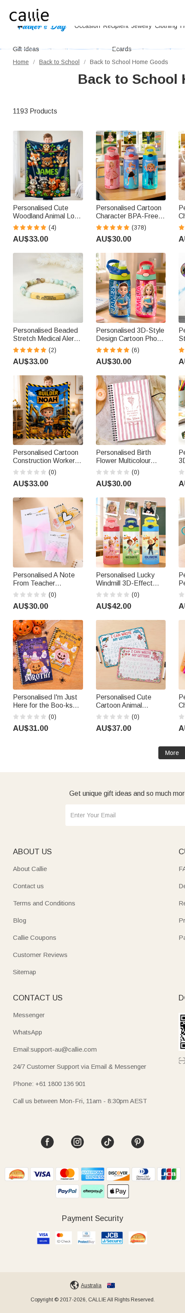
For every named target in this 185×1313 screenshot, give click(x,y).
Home (21, 61)
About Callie (30, 868)
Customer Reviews (40, 954)
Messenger (29, 1014)
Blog (19, 920)
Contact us (28, 886)
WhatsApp (27, 1032)
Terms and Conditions (44, 903)
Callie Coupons (34, 937)
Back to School (59, 61)
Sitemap (24, 972)
